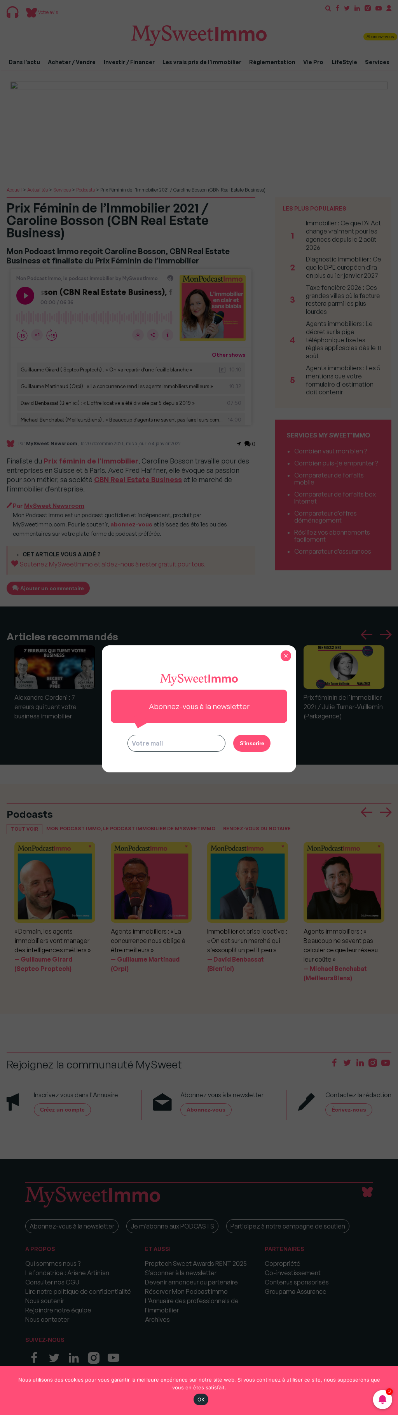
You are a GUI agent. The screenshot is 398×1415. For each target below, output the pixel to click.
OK (201, 1399)
